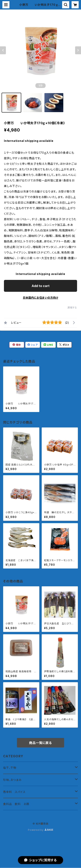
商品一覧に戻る (40, 743)
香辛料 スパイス (14, 792)
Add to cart (41, 286)
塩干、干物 (9, 767)
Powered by (36, 829)
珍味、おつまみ (12, 779)
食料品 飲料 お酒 (16, 804)
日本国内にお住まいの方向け (40, 297)
